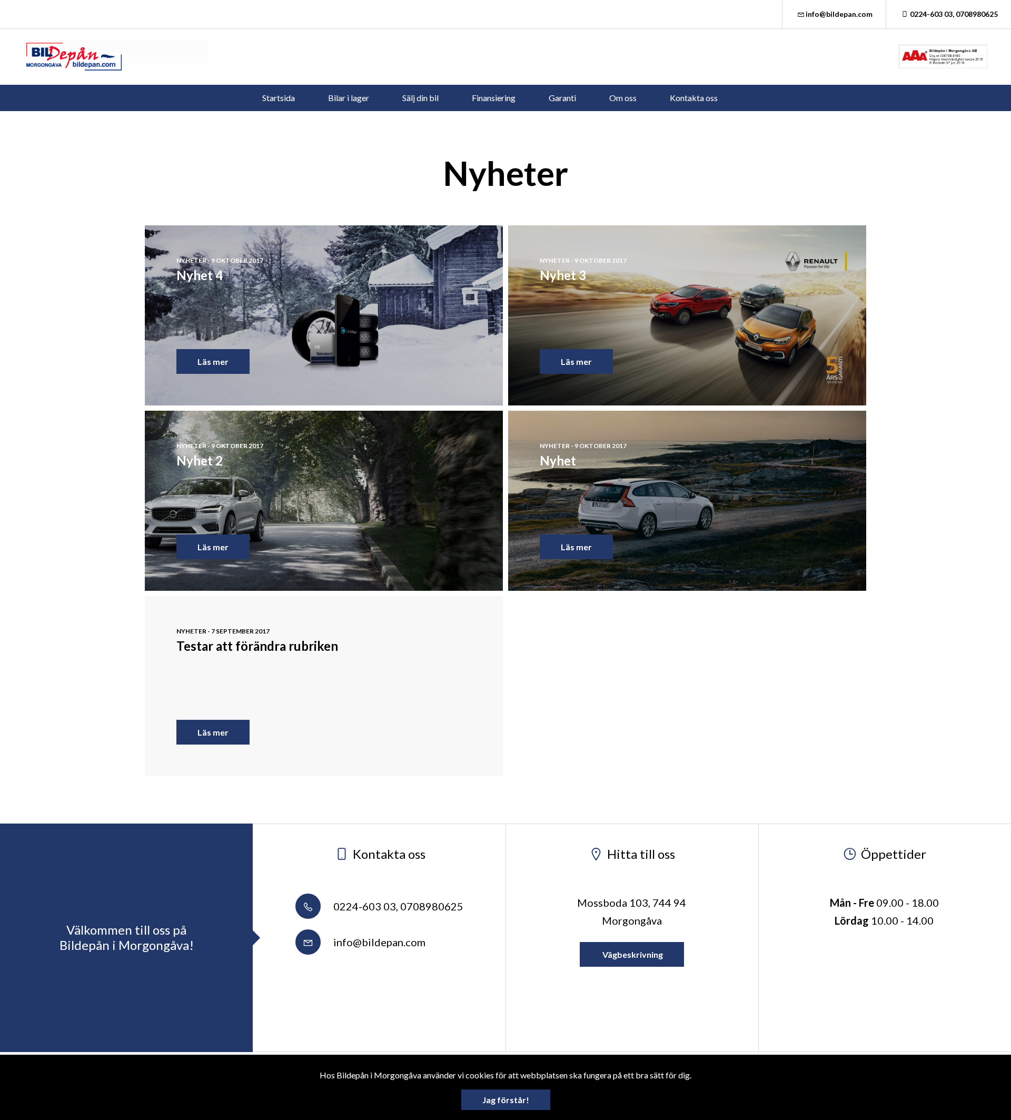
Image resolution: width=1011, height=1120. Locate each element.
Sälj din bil (420, 98)
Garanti (562, 98)
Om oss (623, 98)
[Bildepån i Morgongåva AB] (116, 56)
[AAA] (943, 56)
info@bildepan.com (839, 13)
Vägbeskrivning (632, 954)
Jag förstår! (505, 1100)
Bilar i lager (348, 98)
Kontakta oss (694, 98)
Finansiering (494, 98)
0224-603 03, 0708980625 (954, 13)
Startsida (278, 98)
